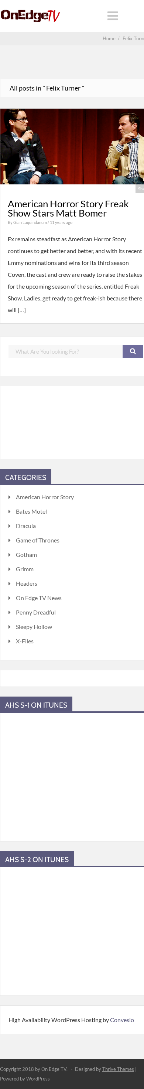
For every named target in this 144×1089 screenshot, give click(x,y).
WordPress (38, 1079)
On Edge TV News (39, 597)
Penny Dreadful (36, 612)
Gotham (26, 554)
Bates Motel (31, 511)
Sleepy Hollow (34, 626)
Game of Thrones (37, 540)
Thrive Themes (118, 1069)
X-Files (25, 640)
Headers (26, 583)
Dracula (26, 525)
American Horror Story (45, 496)
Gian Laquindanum (30, 222)
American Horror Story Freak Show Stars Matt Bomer (68, 208)
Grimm (25, 568)
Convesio (122, 1019)
